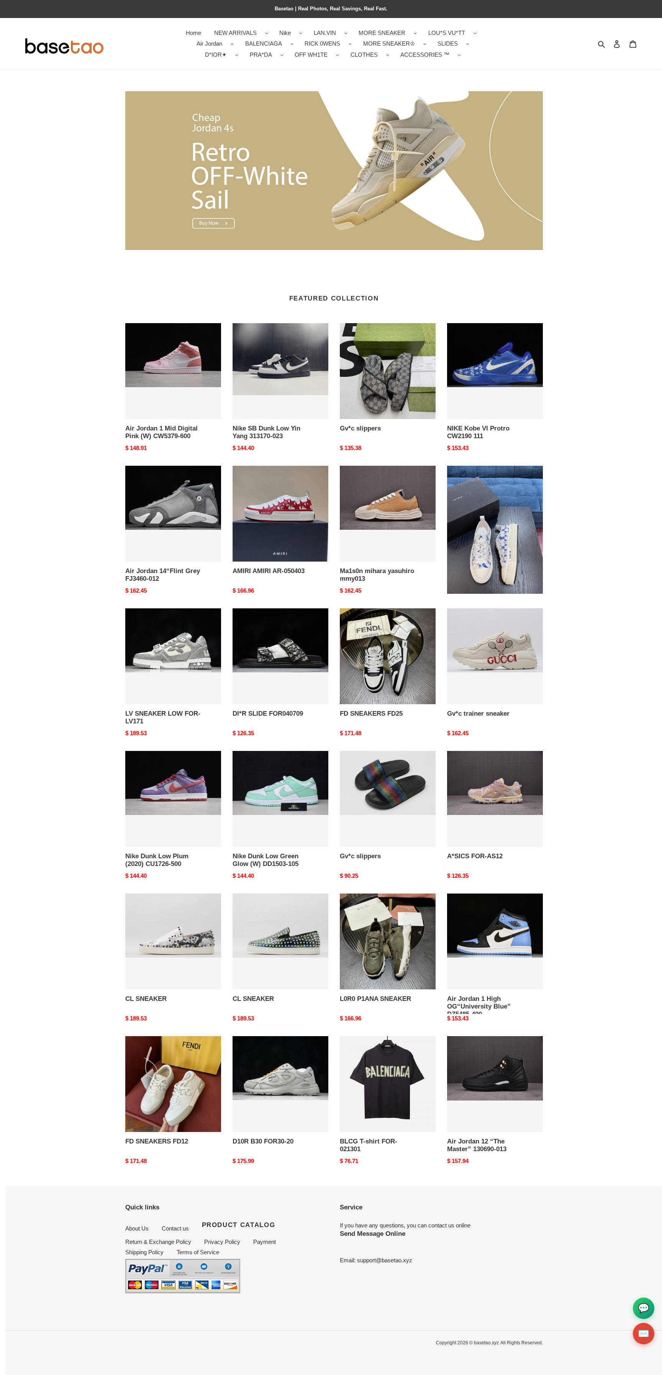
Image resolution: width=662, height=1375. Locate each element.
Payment (264, 1242)
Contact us (175, 1228)
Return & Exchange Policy (158, 1242)
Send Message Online (372, 1233)
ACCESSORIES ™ (424, 54)
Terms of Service (198, 1252)
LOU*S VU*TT (446, 33)
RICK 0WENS (322, 43)
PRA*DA (261, 54)
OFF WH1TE (311, 54)
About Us (137, 1228)
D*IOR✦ (216, 54)
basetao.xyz (486, 1342)
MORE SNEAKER (382, 33)
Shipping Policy (144, 1252)
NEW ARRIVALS (235, 33)
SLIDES (448, 43)
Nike (285, 33)
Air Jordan (209, 43)
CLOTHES (364, 54)
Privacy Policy (222, 1242)
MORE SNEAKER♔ (389, 43)
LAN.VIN (325, 33)
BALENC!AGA (263, 43)
